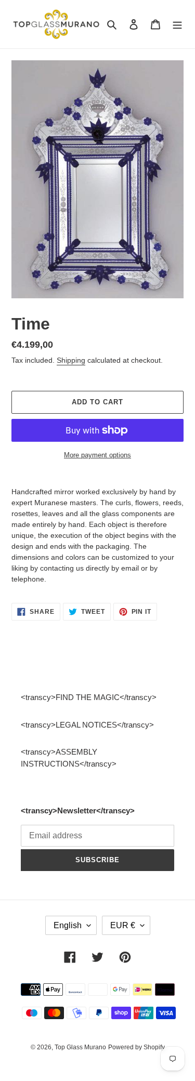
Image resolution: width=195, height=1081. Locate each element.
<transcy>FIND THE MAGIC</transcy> (89, 697)
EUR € (122, 925)
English (68, 925)
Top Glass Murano (80, 1047)
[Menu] (177, 24)
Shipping (71, 360)
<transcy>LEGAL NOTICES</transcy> (87, 724)
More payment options (97, 455)
